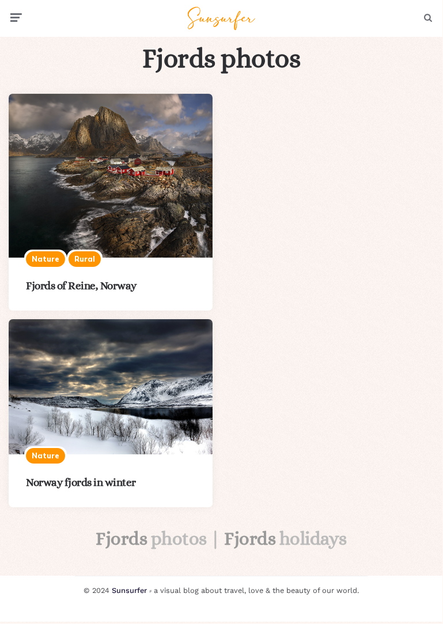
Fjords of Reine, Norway (81, 286)
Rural (84, 258)
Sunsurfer (129, 590)
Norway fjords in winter (81, 482)
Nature (45, 258)
